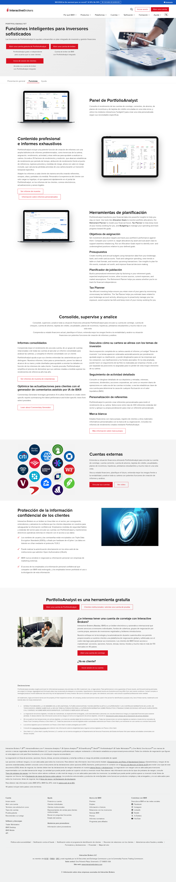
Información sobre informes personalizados (40, 197)
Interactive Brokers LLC (88, 855)
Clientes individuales (55, 804)
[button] (166, 15)
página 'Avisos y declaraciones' (101, 768)
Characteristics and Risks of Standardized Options (126, 762)
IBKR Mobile (10, 830)
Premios (92, 801)
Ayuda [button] (156, 15)
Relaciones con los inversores (100, 810)
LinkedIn (137, 810)
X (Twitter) (137, 816)
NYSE (46, 859)
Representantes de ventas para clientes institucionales (62, 811)
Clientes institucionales (56, 807)
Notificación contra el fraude (43, 842)
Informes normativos (97, 819)
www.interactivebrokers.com (92, 864)
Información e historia (97, 807)
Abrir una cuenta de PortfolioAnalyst (61, 607)
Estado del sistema (54, 818)
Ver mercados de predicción (111, 2)
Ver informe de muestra (30, 191)
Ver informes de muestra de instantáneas (38, 379)
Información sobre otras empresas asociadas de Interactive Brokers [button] (89, 872)
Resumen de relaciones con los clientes (118, 842)
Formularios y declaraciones (75, 845)
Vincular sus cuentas (101, 484)
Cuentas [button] (114, 15)
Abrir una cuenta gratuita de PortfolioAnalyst (27, 46)
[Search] (131, 9)
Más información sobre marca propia (107, 431)
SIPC (57, 859)
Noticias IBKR (94, 813)
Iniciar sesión (142, 9)
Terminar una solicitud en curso (17, 807)
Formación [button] (143, 15)
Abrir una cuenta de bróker (64, 46)
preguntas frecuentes (39, 728)
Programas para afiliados (98, 822)
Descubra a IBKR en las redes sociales (145, 801)
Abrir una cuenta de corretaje (92, 653)
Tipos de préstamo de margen (17, 773)
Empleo (92, 804)
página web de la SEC (67, 783)
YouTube (137, 819)
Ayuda (44, 81)
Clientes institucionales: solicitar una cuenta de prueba (107, 607)
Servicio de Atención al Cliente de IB (134, 765)
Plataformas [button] (100, 15)
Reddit (136, 813)
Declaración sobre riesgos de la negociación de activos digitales (127, 716)
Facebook (138, 804)
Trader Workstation (13, 825)
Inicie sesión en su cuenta (92, 668)
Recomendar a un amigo (15, 816)
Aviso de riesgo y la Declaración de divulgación (58, 779)
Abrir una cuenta (160, 9)
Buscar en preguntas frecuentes (60, 815)
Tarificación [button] (128, 15)
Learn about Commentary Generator (36, 407)
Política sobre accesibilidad (21, 842)
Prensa (92, 816)
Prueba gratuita (11, 813)
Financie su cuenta (55, 801)
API (7, 833)
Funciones (33, 81)
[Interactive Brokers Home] (20, 10)
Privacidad (92, 845)
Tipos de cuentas (12, 810)
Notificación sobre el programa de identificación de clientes (79, 842)
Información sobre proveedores (59, 827)
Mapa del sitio (104, 845)
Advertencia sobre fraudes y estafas (149, 842)
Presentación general (16, 81)
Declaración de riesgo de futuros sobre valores (43, 776)
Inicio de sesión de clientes (24, 61)
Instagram (137, 807)
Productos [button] (85, 15)
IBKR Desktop (11, 827)
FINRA (52, 859)
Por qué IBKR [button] (69, 15)
